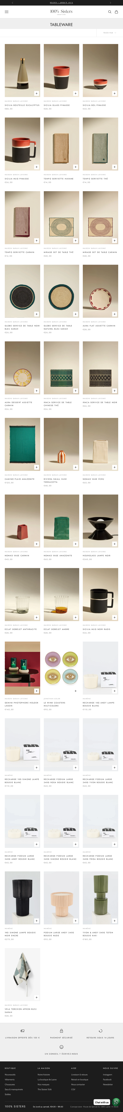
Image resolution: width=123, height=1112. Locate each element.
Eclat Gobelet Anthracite (21, 629)
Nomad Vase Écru (93, 479)
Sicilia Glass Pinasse (57, 105)
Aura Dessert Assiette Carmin (18, 404)
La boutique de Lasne (47, 1079)
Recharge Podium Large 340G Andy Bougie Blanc (20, 857)
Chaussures (10, 1084)
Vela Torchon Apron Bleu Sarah (21, 1010)
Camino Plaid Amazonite (20, 479)
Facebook (107, 1079)
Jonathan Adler (52, 699)
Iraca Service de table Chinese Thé (58, 404)
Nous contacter (78, 1084)
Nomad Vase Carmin (17, 555)
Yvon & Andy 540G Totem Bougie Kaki (98, 934)
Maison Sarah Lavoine (16, 101)
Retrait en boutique (79, 1079)
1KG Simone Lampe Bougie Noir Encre (20, 934)
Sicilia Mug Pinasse (17, 178)
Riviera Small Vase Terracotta (55, 480)
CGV (73, 1089)
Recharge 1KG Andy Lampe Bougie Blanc (99, 704)
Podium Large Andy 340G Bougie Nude (59, 934)
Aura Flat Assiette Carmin (99, 325)
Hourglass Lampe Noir (97, 555)
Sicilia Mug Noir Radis (97, 629)
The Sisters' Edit (45, 1089)
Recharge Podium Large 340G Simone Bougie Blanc (60, 857)
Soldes (8, 1094)
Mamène (87, 699)
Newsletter (108, 1084)
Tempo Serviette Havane (59, 178)
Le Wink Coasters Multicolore (55, 704)
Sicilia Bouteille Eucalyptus (22, 105)
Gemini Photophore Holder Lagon (21, 704)
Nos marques (43, 1084)
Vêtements (10, 1079)
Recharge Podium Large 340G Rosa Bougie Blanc (59, 781)
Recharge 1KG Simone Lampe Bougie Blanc (22, 781)
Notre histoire (44, 1074)
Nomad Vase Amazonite (58, 555)
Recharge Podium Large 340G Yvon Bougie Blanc (98, 781)
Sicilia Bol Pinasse (94, 105)
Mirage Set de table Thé (59, 252)
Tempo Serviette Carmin (19, 252)
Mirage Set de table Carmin (100, 252)
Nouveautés (10, 1074)
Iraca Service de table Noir (100, 402)
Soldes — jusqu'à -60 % (61, 2)
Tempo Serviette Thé (95, 178)
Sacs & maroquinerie (14, 1089)
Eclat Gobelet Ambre (56, 629)
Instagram (107, 1074)
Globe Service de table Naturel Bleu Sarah (58, 327)
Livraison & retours (79, 1074)
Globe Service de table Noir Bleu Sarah (22, 327)
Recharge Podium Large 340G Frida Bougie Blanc (98, 857)
